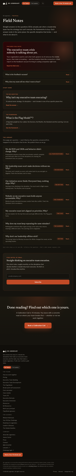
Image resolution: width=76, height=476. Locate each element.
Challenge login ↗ (8, 450)
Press (4, 440)
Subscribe (38, 282)
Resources (6, 403)
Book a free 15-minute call (63, 3)
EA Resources (7, 406)
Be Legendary (6, 16)
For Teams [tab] (26, 3)
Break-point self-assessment (11, 388)
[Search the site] (42, 3)
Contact (5, 442)
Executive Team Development (12, 382)
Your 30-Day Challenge (10, 420)
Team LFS (6, 395)
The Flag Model (7, 385)
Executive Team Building (10, 380)
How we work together (10, 375)
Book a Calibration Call (38, 325)
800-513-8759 (7, 445)
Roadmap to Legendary (10, 423)
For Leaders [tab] (34, 3)
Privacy (55, 471)
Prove (22, 464)
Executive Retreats (8, 398)
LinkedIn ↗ (6, 448)
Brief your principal (9, 408)
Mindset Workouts (8, 418)
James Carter (7, 437)
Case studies (7, 393)
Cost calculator (7, 390)
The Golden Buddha (9, 428)
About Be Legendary (9, 435)
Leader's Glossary (8, 425)
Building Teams (33, 466)
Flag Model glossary (9, 411)
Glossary (60, 471)
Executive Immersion (9, 401)
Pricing (5, 377)
